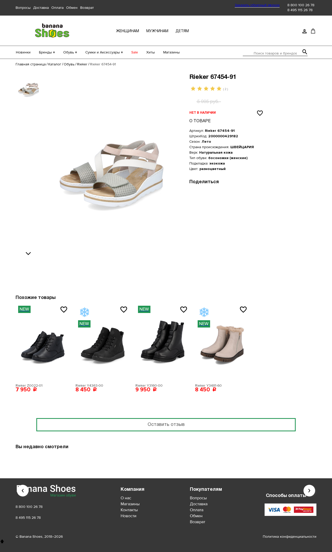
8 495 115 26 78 (300, 10)
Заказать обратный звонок (257, 5)
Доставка (41, 7)
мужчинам (157, 31)
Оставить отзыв (166, 424)
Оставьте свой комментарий (134, 268)
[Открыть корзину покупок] (313, 30)
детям (182, 31)
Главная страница (31, 64)
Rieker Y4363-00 (89, 385)
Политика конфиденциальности (289, 536)
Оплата (57, 7)
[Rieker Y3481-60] (222, 342)
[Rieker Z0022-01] (43, 342)
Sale (134, 52)
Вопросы (23, 7)
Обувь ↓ (70, 52)
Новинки (23, 52)
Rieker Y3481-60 (208, 385)
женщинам (127, 31)
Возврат (87, 7)
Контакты (129, 510)
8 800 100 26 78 (300, 5)
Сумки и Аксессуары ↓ (104, 52)
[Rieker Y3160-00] (162, 342)
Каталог (54, 64)
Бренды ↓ (47, 52)
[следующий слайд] (29, 253)
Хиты (150, 52)
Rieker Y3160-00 (149, 385)
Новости (128, 516)
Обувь (69, 64)
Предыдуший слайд (23, 490)
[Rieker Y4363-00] (102, 342)
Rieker (82, 64)
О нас (126, 498)
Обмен (72, 7)
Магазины (171, 52)
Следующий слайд (309, 490)
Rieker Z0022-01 (29, 385)
